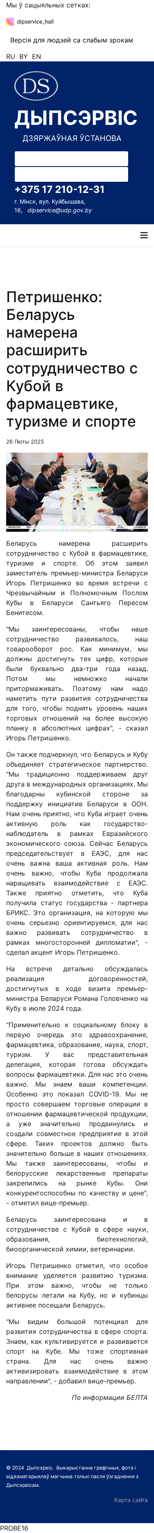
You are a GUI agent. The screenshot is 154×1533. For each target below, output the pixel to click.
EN (36, 56)
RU (10, 56)
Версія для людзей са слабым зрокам (71, 40)
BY (23, 56)
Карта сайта (131, 1499)
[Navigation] (144, 235)
